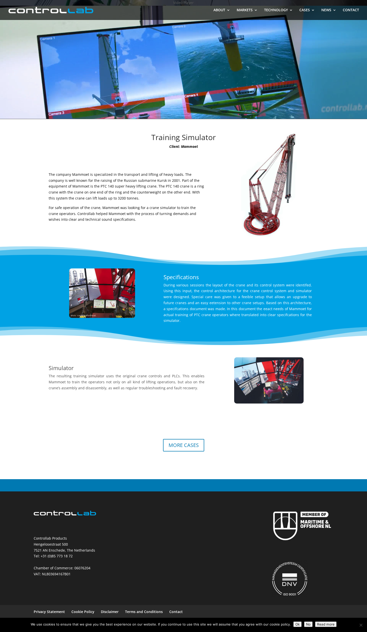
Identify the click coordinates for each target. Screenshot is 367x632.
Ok (297, 624)
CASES (304, 10)
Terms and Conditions (144, 611)
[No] (360, 625)
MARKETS (245, 10)
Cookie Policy (82, 611)
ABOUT (219, 10)
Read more (326, 624)
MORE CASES (184, 445)
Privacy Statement (49, 611)
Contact (176, 611)
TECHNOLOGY (276, 10)
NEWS (326, 10)
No (308, 624)
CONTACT (351, 10)
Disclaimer (110, 611)
